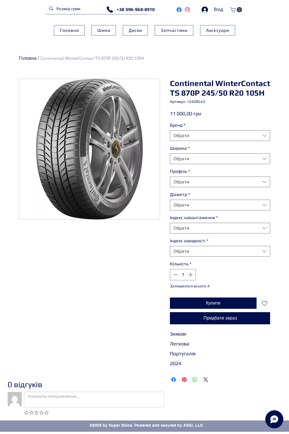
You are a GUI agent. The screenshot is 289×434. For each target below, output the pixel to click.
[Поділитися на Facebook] (173, 379)
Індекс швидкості (189, 240)
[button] (236, 9)
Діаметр (180, 194)
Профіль (180, 171)
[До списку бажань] (264, 303)
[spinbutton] (183, 274)
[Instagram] (187, 9)
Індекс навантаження (194, 217)
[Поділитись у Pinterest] (184, 379)
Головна (27, 58)
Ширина (180, 148)
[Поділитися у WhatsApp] (195, 379)
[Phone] (109, 9)
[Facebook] (179, 9)
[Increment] (191, 274)
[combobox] (220, 135)
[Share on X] (205, 379)
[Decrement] (175, 274)
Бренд (177, 125)
